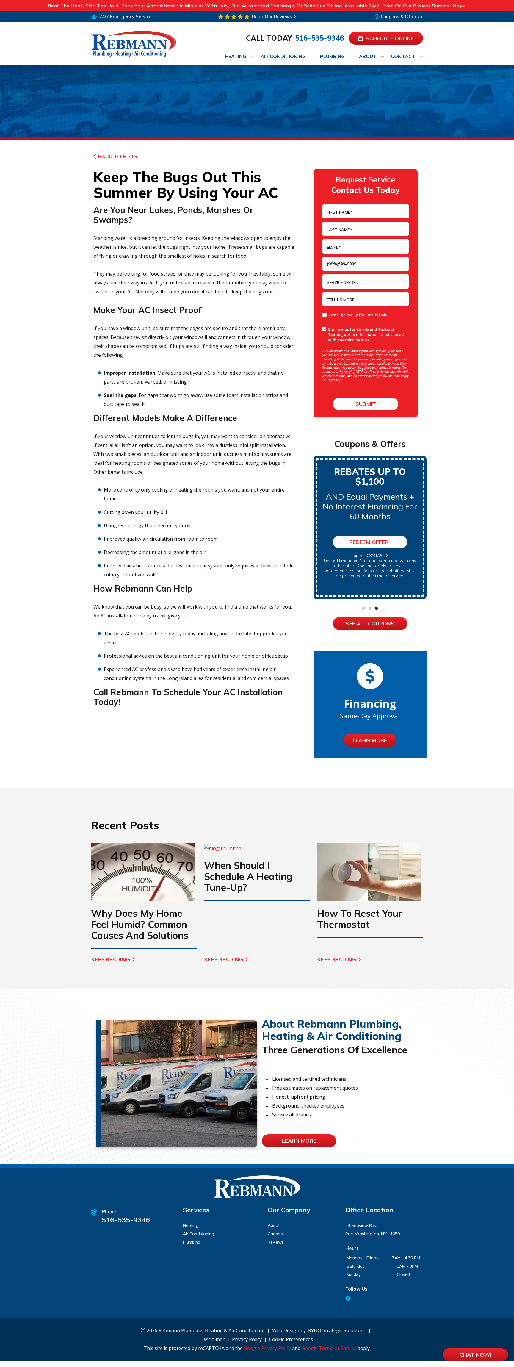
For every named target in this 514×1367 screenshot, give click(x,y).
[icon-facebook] (348, 1298)
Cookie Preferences (291, 1339)
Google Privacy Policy (267, 1348)
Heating (190, 1225)
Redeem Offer (368, 542)
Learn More (370, 740)
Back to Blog (117, 156)
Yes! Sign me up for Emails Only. (358, 314)
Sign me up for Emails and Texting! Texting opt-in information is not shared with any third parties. (366, 334)
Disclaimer (213, 1339)
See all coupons (370, 623)
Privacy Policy (247, 1339)
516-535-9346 (319, 38)
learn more (299, 1140)
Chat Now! (475, 1354)
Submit (365, 404)
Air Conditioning (198, 1233)
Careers (275, 1233)
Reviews (276, 1242)
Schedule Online (390, 38)
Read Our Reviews (272, 16)
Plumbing (191, 1242)
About (274, 1225)
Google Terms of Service (329, 1348)
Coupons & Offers (400, 16)
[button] (363, 608)
